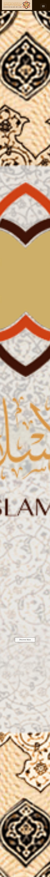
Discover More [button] (25, 640)
